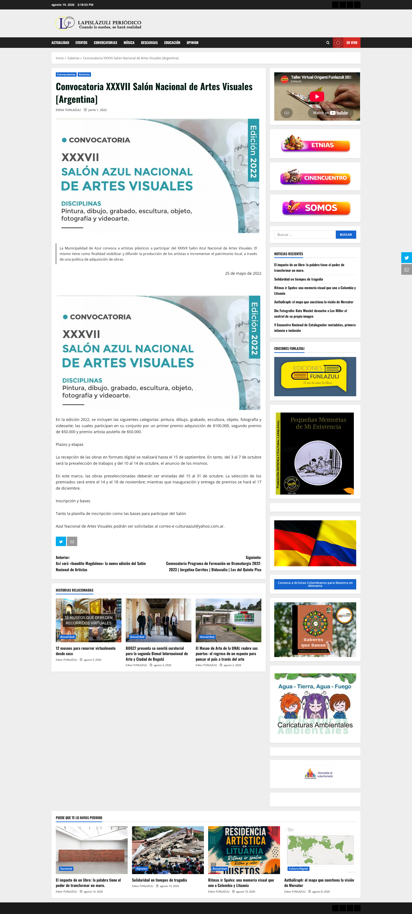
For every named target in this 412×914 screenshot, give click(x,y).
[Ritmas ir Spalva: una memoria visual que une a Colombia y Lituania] (244, 850)
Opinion (192, 42)
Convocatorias (105, 42)
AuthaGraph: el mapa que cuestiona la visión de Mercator (313, 302)
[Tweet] (61, 542)
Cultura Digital (298, 868)
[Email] (72, 542)
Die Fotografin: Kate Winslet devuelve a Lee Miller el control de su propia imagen (310, 313)
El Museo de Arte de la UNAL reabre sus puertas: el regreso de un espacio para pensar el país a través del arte (227, 653)
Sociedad (66, 868)
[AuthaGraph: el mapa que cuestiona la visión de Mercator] (320, 850)
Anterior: (101, 563)
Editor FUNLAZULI (68, 110)
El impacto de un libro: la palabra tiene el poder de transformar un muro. (88, 882)
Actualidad (60, 42)
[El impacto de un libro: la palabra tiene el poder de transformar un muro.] (92, 850)
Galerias (84, 74)
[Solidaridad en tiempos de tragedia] (168, 850)
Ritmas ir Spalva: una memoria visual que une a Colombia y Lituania (241, 882)
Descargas (149, 42)
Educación (172, 42)
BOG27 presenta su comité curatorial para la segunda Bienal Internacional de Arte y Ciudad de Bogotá (157, 653)
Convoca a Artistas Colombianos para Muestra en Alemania (315, 584)
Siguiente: (213, 563)
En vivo (352, 42)
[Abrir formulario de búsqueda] (328, 42)
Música (129, 42)
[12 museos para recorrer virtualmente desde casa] (88, 620)
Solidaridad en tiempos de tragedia (298, 279)
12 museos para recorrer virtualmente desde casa (85, 650)
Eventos (81, 42)
